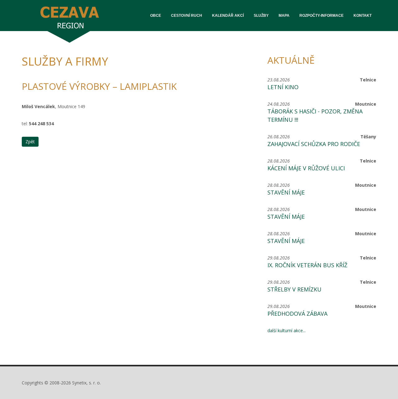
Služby (261, 15)
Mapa (284, 15)
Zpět (30, 141)
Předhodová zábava (297, 313)
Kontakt (363, 15)
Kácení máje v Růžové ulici (306, 168)
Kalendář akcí (228, 15)
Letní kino (282, 87)
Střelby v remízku (294, 289)
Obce (155, 15)
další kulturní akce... (286, 330)
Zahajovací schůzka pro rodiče (313, 144)
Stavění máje (286, 192)
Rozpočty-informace (321, 15)
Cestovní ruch (186, 15)
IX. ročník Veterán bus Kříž (307, 265)
